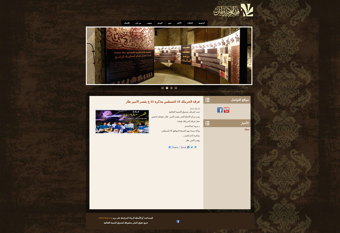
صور (169, 23)
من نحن (138, 23)
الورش (159, 23)
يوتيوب (149, 23)
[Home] (233, 17)
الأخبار (179, 23)
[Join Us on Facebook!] (178, 221)
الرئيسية (202, 23)
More (247, 129)
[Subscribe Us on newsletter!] (233, 110)
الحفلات (190, 23)
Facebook (220, 110)
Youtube (227, 110)
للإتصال (127, 23)
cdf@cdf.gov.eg (105, 218)
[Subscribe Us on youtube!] (175, 221)
